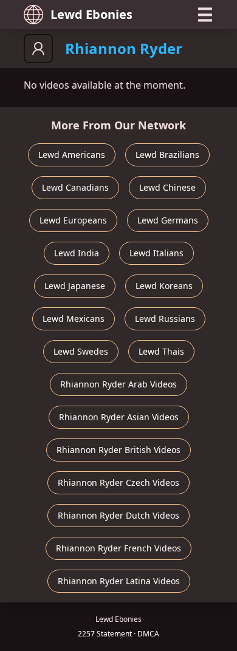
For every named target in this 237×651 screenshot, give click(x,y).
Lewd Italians (156, 253)
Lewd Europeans (73, 220)
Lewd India (76, 253)
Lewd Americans (71, 154)
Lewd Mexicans (74, 318)
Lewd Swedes (80, 351)
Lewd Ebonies (91, 14)
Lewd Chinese (167, 187)
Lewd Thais (161, 351)
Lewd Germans (167, 220)
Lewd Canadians (75, 187)
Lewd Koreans (164, 285)
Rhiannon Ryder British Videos (118, 449)
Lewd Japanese (74, 285)
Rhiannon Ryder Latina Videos (119, 581)
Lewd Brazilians (167, 154)
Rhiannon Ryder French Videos (118, 548)
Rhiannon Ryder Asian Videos (119, 417)
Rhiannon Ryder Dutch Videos (118, 515)
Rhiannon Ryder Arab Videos (118, 384)
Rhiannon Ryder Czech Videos (118, 482)
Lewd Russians (165, 318)
